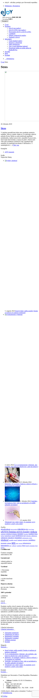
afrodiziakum (5, 529)
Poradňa (7, 52)
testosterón (5, 545)
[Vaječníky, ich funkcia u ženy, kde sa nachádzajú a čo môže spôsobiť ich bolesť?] (12, 501)
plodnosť (5, 540)
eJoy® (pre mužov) (15, 28)
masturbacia (7, 536)
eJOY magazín (9, 152)
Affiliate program (10, 640)
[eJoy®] (7, 15)
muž (24, 536)
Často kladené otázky (15, 41)
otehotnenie (25, 538)
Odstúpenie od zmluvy (12, 634)
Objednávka (9, 59)
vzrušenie (19, 545)
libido (36, 534)
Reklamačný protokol (11, 638)
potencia (20, 540)
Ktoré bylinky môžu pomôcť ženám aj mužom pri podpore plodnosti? (21, 312)
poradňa (11, 540)
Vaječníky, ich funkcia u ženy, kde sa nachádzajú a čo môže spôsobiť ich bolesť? (21, 503)
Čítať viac (16, 145)
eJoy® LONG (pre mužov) (17, 30)
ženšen (2, 547)
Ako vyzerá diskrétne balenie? (18, 46)
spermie (20, 543)
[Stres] (19, 96)
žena (23, 545)
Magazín (4, 647)
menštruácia (19, 536)
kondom (31, 534)
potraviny (25, 540)
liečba (2, 536)
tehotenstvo (27, 543)
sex (14, 542)
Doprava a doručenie (15, 42)
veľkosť (14, 545)
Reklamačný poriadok (12, 636)
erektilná (3, 534)
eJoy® (3, 603)
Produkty (8, 26)
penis (30, 538)
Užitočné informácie (8, 629)
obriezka (28, 536)
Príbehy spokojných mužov (17, 35)
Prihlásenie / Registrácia (12, 6)
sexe (17, 543)
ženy (36, 545)
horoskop (26, 534)
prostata (3, 543)
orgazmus (18, 538)
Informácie (8, 39)
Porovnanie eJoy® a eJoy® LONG (20, 32)
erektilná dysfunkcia (11, 534)
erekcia (33, 531)
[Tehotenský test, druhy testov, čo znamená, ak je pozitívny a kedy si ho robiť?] (12, 520)
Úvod (6, 24)
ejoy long (31, 529)
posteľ (15, 540)
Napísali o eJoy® (14, 37)
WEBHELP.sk (7, 693)
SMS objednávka (14, 44)
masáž (13, 536)
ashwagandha (14, 529)
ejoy (26, 529)
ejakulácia (21, 529)
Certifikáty (12, 33)
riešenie (9, 543)
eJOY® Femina (8, 531)
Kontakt (7, 55)
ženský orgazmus (30, 545)
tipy (10, 545)
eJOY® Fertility (23, 532)
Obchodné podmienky (12, 633)
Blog (6, 53)
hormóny (21, 534)
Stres (3, 128)
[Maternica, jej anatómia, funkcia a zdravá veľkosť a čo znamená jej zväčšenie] (12, 482)
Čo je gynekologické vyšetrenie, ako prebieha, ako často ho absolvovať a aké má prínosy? (21, 466)
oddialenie (34, 536)
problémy (31, 540)
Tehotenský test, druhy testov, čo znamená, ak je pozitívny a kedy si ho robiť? (20, 523)
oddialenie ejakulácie (7, 538)
